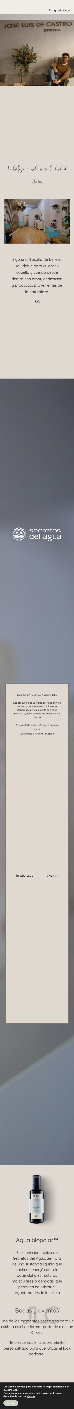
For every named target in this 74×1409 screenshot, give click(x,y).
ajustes (31, 1396)
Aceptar (11, 1403)
